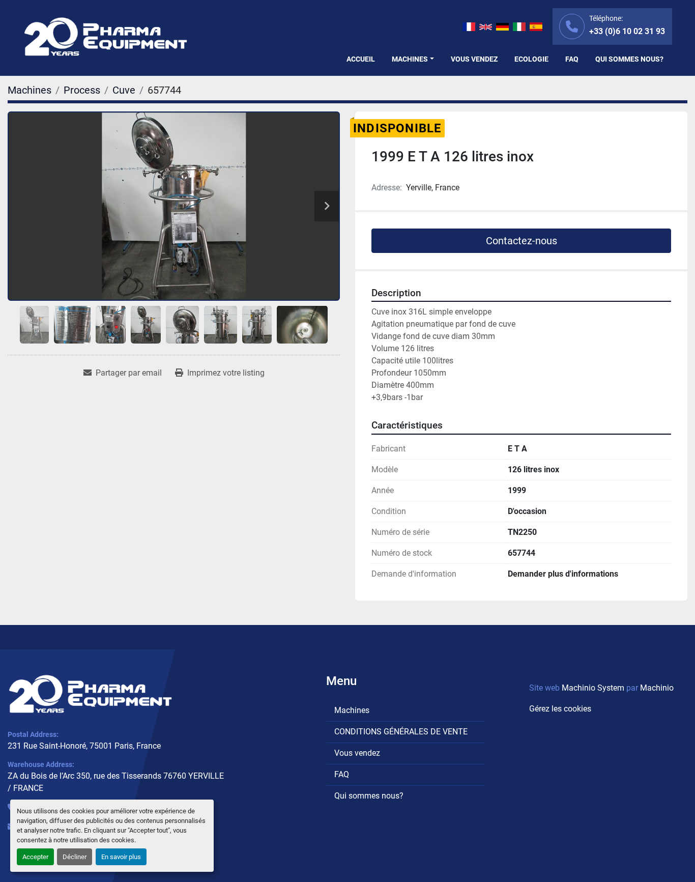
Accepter (35, 857)
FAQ (571, 59)
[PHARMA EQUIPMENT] (90, 694)
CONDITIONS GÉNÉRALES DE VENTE (401, 731)
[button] (413, 59)
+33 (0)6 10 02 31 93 (627, 31)
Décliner (74, 857)
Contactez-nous (521, 241)
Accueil (360, 59)
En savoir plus (121, 857)
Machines (410, 59)
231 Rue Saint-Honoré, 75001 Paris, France (84, 746)
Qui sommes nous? (629, 59)
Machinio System (593, 688)
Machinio (657, 688)
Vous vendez (474, 59)
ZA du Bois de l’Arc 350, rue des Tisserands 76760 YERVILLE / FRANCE (116, 782)
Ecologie (531, 59)
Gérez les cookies (560, 709)
